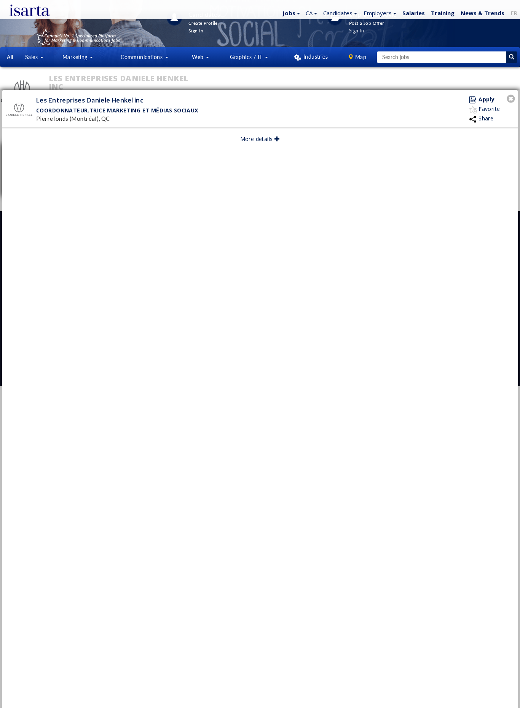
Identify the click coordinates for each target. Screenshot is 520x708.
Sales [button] (32, 57)
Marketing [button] (75, 57)
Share (485, 118)
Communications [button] (142, 57)
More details (257, 139)
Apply (486, 99)
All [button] (10, 57)
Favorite (488, 108)
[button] (290, 12)
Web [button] (198, 57)
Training (443, 13)
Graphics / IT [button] (247, 57)
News (482, 13)
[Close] (512, 100)
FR (513, 13)
